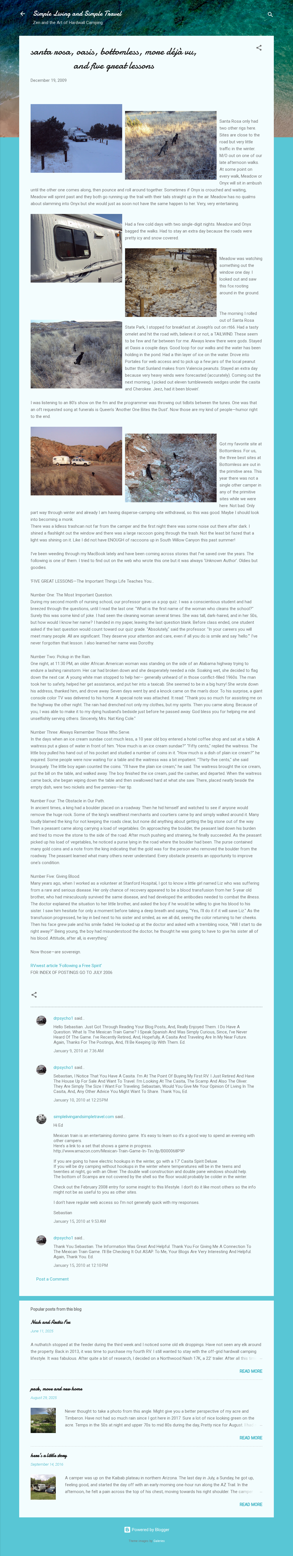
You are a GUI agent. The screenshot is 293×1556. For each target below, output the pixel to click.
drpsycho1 (63, 1018)
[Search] (270, 15)
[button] (259, 48)
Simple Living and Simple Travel (77, 13)
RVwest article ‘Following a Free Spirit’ (66, 965)
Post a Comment (52, 1279)
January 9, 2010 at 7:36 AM (79, 1050)
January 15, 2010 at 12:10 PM (81, 1265)
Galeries (159, 1541)
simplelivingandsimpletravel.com (84, 1116)
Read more (251, 1371)
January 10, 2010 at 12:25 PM (81, 1100)
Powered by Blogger (150, 1529)
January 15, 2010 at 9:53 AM (80, 1221)
